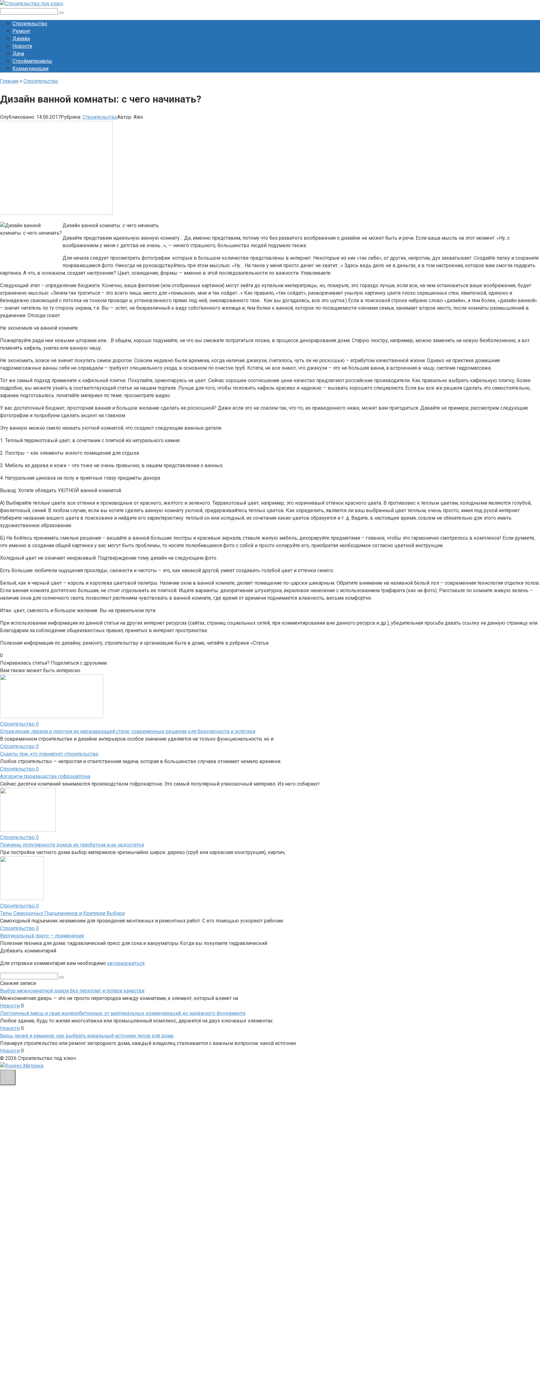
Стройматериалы (32, 61)
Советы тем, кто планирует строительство (49, 754)
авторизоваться (125, 963)
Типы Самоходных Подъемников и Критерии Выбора (62, 913)
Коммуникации (30, 69)
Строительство (29, 24)
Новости (22, 46)
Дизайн (21, 39)
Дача (18, 54)
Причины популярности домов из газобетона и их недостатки (72, 845)
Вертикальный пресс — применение (42, 936)
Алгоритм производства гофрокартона (45, 776)
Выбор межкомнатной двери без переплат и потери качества (72, 991)
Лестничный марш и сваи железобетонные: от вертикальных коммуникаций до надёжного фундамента (122, 1013)
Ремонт (21, 31)
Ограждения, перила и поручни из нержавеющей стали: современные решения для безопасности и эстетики (127, 731)
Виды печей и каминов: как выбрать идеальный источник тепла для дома (86, 1036)
